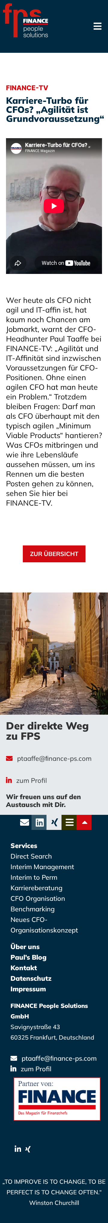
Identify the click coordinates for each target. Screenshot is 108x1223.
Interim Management (42, 866)
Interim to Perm (33, 877)
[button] (54, 553)
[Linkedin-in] (18, 1149)
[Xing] (28, 1149)
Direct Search (31, 856)
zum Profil (31, 780)
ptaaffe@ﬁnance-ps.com (54, 758)
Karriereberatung (36, 888)
